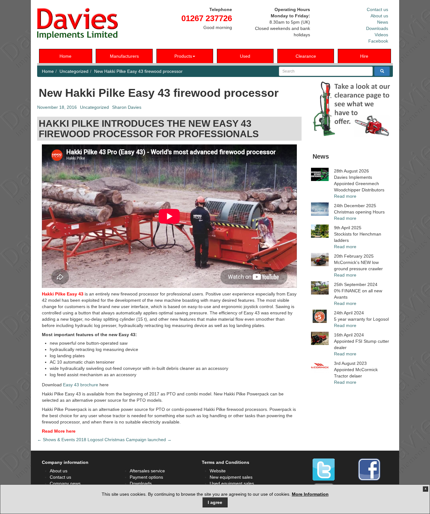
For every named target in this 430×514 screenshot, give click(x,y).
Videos (381, 34)
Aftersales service (147, 470)
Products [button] (183, 56)
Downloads (377, 28)
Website (218, 470)
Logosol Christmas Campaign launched (130, 439)
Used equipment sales (232, 483)
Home (65, 56)
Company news (65, 483)
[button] (352, 109)
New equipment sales (231, 477)
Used (245, 56)
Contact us (377, 9)
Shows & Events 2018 (61, 439)
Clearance (306, 56)
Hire (364, 56)
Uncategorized (73, 71)
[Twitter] (323, 469)
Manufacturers (124, 56)
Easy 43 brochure (80, 384)
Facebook (378, 41)
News (382, 22)
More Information (310, 494)
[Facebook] (369, 469)
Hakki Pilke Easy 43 (62, 293)
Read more (345, 196)
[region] (352, 109)
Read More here (59, 431)
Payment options (146, 477)
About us (379, 15)
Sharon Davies (126, 107)
